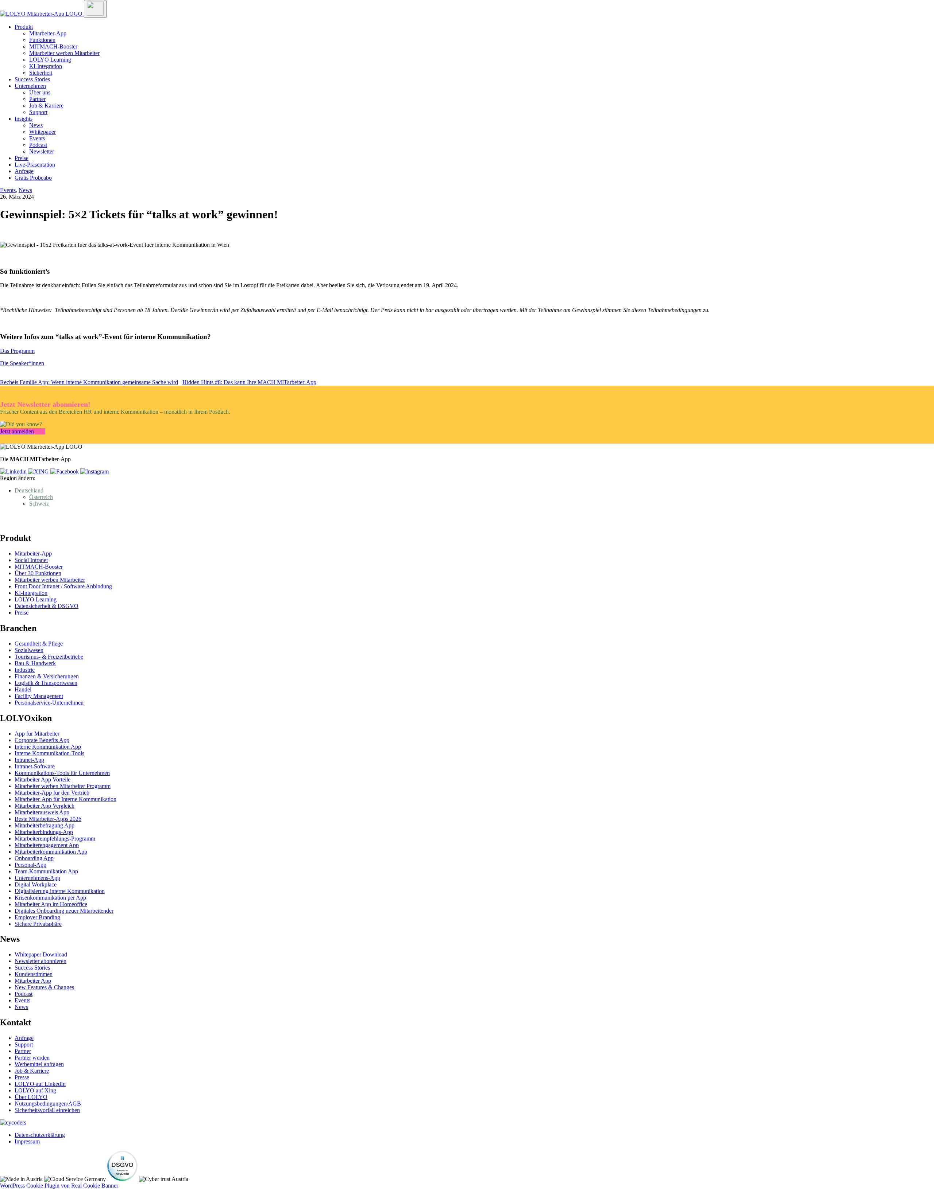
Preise (21, 158)
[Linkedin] (13, 471)
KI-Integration (45, 66)
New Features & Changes (44, 987)
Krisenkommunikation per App (50, 897)
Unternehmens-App (37, 878)
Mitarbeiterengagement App (47, 845)
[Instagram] (94, 471)
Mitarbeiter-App (47, 33)
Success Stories (32, 79)
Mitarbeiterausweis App (42, 812)
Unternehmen (30, 86)
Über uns (39, 92)
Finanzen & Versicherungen (47, 676)
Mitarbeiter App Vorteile (42, 779)
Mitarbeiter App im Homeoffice (51, 904)
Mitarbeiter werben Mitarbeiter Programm (63, 786)
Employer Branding (37, 917)
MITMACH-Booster (53, 46)
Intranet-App (29, 760)
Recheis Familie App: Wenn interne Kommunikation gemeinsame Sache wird (89, 382)
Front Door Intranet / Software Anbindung (63, 586)
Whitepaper (42, 132)
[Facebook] (64, 471)
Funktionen (42, 40)
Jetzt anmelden (17, 431)
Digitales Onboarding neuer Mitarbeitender (64, 911)
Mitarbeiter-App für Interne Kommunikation (65, 799)
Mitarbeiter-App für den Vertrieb (52, 793)
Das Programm (17, 351)
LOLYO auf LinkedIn (40, 1084)
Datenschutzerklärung (40, 1135)
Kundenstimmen (34, 974)
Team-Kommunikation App (46, 871)
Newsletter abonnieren (40, 961)
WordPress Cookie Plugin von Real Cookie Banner (59, 1185)
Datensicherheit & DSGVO (46, 606)
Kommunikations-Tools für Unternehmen (62, 773)
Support (38, 112)
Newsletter (41, 151)
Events (37, 138)
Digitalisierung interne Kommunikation (60, 891)
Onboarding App (34, 858)
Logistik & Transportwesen (46, 683)
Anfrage (24, 171)
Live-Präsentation (35, 164)
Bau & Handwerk (35, 663)
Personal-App (30, 865)
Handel (23, 689)
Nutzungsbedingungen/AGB (48, 1103)
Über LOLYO (31, 1097)
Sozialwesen (29, 650)
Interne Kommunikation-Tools (49, 753)
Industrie (25, 670)
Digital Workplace (36, 884)
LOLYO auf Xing (35, 1090)
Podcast (38, 145)
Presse (22, 1077)
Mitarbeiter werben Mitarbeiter (64, 53)
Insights (23, 119)
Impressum (27, 1141)
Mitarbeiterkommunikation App (51, 852)
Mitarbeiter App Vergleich (44, 806)
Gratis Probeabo (33, 178)
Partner (37, 99)
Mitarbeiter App (33, 981)
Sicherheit (40, 73)
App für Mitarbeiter (37, 733)
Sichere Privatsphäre (38, 924)
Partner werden (32, 1057)
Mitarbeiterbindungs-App (44, 832)
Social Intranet (31, 560)
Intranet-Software (35, 766)
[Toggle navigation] (95, 9)
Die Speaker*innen (22, 363)
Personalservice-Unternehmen (49, 702)
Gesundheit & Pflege (39, 643)
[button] (29, 490)
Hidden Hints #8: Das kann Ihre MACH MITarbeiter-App (249, 382)
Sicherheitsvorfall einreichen (47, 1110)
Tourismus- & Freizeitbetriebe (49, 657)
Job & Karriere (46, 105)
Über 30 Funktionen (38, 573)
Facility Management (39, 696)
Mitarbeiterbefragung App (44, 825)
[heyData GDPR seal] (122, 1179)
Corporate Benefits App (42, 740)
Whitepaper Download (41, 954)
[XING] (38, 471)
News (36, 125)
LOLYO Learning (50, 59)
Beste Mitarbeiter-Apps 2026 (48, 819)
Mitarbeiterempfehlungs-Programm (55, 838)
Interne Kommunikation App (48, 747)
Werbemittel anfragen (39, 1064)
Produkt (24, 27)
